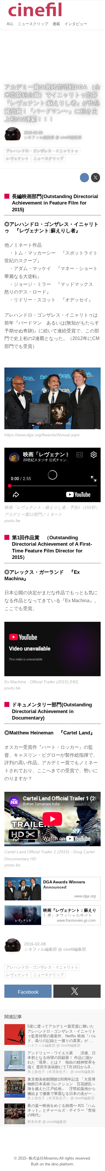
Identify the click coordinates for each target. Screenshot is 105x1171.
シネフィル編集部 (39, 137)
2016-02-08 (33, 133)
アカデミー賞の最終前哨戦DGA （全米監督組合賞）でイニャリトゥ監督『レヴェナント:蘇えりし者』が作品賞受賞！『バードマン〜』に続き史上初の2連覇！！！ (52, 103)
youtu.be (12, 520)
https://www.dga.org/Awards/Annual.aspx (42, 434)
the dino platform (59, 1164)
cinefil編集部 (71, 137)
